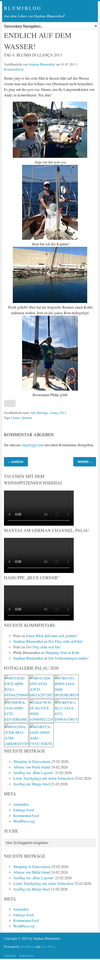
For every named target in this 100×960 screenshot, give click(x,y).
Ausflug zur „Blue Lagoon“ (33, 772)
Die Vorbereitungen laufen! (68, 658)
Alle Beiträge (39, 412)
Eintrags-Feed (23, 809)
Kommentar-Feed (26, 815)
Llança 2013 (58, 412)
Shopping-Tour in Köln (62, 652)
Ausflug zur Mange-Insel (31, 783)
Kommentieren (13, 69)
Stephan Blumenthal (42, 64)
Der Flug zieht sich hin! (65, 641)
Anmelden (21, 804)
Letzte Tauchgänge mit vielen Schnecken (43, 778)
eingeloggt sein (32, 444)
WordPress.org (24, 821)
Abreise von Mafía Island (31, 766)
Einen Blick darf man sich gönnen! (51, 635)
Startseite (10, 955)
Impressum (26, 955)
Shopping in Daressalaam (32, 761)
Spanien (27, 417)
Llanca (15, 417)
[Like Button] (10, 403)
